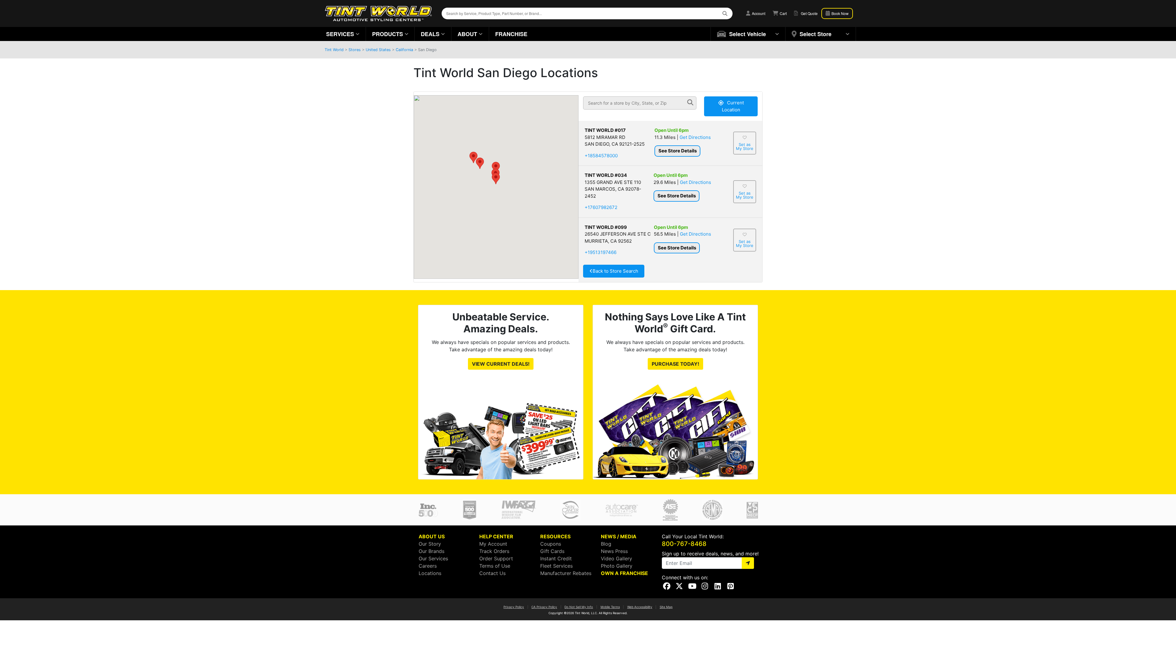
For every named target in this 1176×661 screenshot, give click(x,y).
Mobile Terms (610, 607)
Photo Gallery (616, 566)
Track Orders (494, 551)
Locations (430, 573)
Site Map (666, 607)
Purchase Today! (675, 364)
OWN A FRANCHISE (624, 573)
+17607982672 (601, 207)
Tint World (334, 49)
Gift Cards (552, 551)
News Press (614, 551)
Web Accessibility (639, 607)
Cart (783, 13)
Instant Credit (556, 558)
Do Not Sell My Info (578, 607)
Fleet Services (556, 566)
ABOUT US (432, 536)
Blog (606, 544)
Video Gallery (616, 558)
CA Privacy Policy (544, 607)
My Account (493, 544)
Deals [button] (430, 34)
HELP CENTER (496, 536)
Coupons (550, 544)
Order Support (496, 558)
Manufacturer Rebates (565, 573)
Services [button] (340, 34)
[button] (496, 178)
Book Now (840, 13)
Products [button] (387, 34)
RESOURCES (555, 536)
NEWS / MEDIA (618, 536)
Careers (428, 566)
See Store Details (677, 151)
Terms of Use (494, 566)
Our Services (433, 558)
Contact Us (492, 573)
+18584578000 (601, 156)
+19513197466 (600, 252)
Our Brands (431, 551)
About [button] (467, 34)
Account (758, 13)
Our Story (430, 544)
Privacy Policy (513, 607)
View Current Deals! (501, 364)
